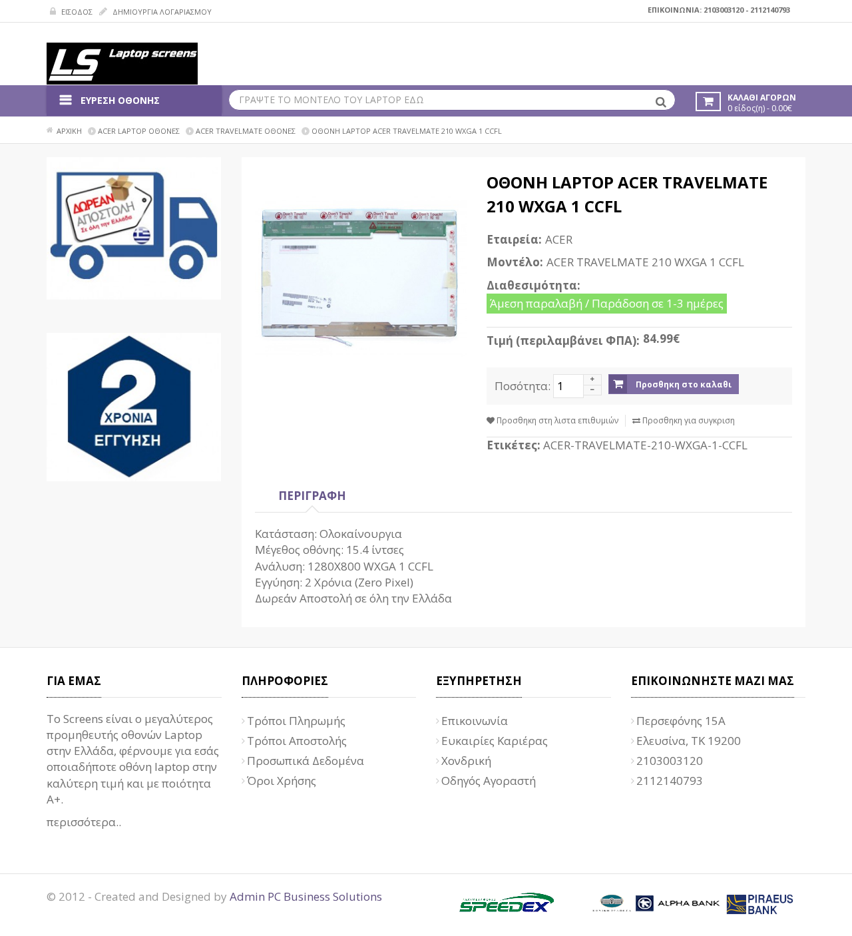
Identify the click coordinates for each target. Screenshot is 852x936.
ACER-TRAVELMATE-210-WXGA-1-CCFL (645, 445)
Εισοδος (76, 12)
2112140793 (770, 10)
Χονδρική (466, 760)
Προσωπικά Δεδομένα (305, 760)
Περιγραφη (312, 495)
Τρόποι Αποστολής (297, 740)
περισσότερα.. (84, 821)
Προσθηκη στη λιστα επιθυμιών (556, 420)
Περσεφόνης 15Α (681, 720)
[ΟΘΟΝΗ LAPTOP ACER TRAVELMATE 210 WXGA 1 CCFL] (361, 276)
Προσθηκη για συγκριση (687, 420)
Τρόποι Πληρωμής (296, 720)
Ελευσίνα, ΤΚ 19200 (688, 740)
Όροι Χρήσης (281, 780)
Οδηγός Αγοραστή (488, 780)
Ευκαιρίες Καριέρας (494, 740)
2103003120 (724, 10)
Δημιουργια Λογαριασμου (161, 12)
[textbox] (452, 100)
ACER (558, 239)
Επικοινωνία (474, 720)
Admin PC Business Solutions (306, 896)
